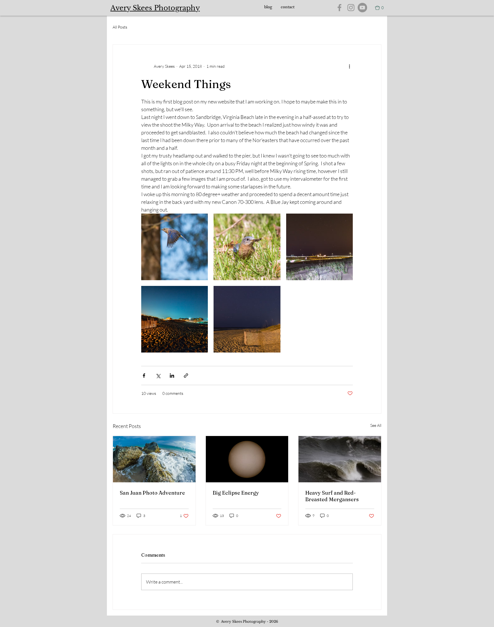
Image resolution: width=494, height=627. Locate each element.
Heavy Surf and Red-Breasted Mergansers (332, 496)
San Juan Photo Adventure (152, 492)
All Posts (120, 27)
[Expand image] (174, 247)
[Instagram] (351, 7)
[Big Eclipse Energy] (247, 459)
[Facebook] (339, 7)
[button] (379, 7)
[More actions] (349, 66)
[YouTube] (362, 7)
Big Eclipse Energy (236, 492)
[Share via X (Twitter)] (158, 375)
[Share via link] (186, 375)
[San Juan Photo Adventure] (154, 459)
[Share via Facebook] (144, 375)
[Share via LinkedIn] (172, 375)
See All (375, 425)
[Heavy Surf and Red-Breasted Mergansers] (339, 459)
